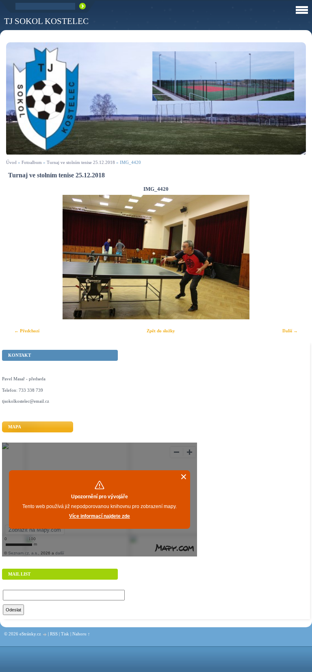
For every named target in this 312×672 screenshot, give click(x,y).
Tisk (65, 633)
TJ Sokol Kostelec (46, 21)
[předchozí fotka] (19, 257)
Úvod (11, 162)
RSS (54, 633)
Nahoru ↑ (81, 633)
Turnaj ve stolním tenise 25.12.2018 (81, 162)
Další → (290, 330)
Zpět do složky (161, 330)
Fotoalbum (32, 162)
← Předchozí (26, 330)
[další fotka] (293, 257)
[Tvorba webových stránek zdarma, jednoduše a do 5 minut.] (45, 634)
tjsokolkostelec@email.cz (25, 401)
